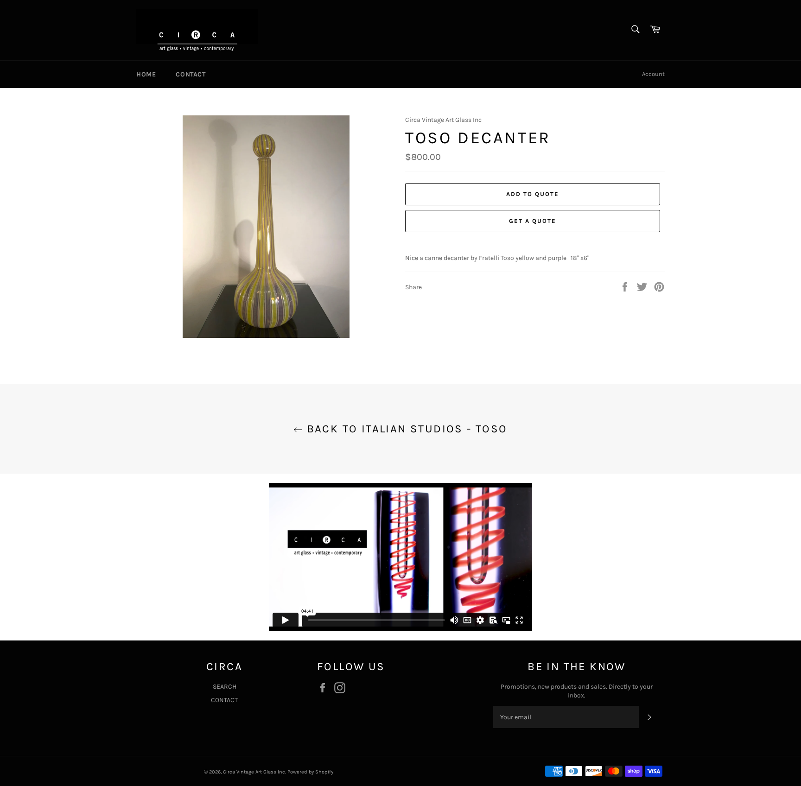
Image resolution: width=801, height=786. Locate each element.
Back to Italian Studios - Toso (405, 428)
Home (146, 74)
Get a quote (532, 220)
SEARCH (224, 687)
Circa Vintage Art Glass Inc (254, 772)
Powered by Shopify (310, 772)
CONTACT (190, 74)
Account (653, 73)
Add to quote (532, 193)
